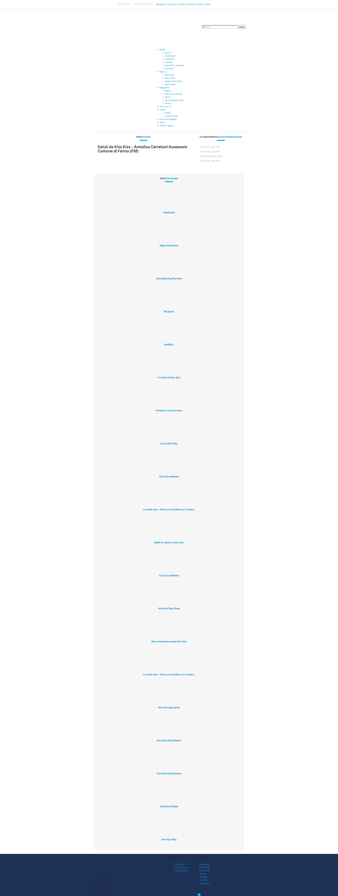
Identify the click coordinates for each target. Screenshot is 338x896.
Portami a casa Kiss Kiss (169, 410)
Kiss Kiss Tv (166, 106)
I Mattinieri (169, 212)
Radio (162, 49)
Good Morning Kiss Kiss (169, 278)
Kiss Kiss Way (169, 839)
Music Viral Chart (173, 81)
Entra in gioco (167, 125)
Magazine (164, 87)
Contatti (169, 68)
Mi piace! (169, 311)
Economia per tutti (174, 100)
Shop (162, 122)
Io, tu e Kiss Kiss (169, 443)
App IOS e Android (174, 65)
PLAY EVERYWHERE (143, 4)
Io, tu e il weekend (169, 575)
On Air (168, 52)
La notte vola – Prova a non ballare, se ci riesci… (169, 509)
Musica (163, 71)
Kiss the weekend (169, 476)
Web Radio (170, 84)
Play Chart (170, 78)
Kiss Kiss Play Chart (169, 608)
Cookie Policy (181, 870)
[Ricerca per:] (220, 27)
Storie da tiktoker (174, 94)
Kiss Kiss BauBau (168, 119)
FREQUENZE (124, 4)
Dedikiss (169, 344)
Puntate (169, 62)
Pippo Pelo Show (169, 245)
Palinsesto (170, 59)
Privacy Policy (181, 867)
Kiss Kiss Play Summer (169, 740)
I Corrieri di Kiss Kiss (169, 377)
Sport (168, 97)
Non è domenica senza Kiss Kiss (169, 641)
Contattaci (179, 864)
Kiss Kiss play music (169, 707)
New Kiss (169, 75)
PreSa (168, 103)
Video (163, 109)
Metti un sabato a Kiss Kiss (169, 542)
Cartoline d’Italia (169, 806)
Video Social (171, 116)
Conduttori (170, 56)
